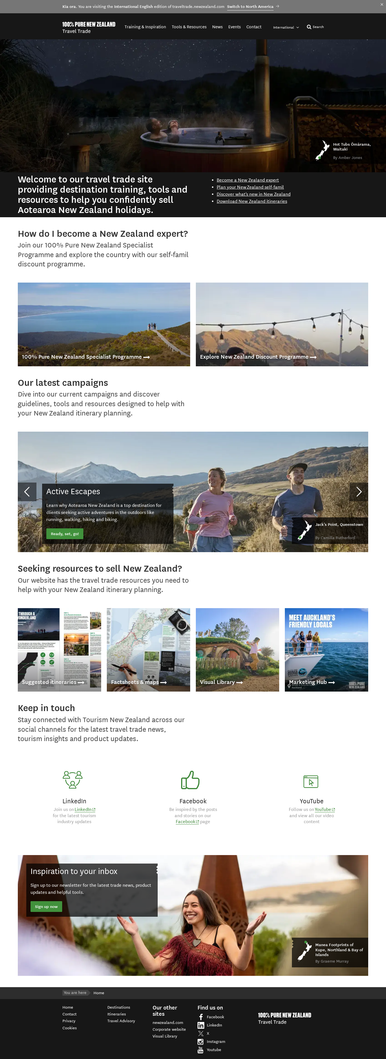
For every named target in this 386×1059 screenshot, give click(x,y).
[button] (27, 492)
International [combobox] (284, 27)
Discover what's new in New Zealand (253, 194)
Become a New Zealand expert (248, 180)
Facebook (187, 821)
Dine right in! (63, 533)
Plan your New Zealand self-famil (250, 187)
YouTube (325, 809)
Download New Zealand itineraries (252, 201)
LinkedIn (85, 809)
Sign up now (46, 906)
